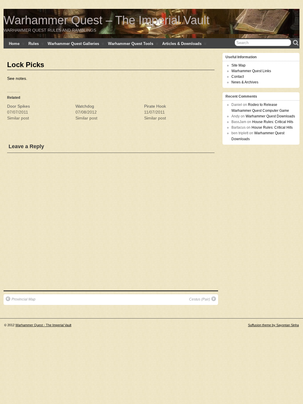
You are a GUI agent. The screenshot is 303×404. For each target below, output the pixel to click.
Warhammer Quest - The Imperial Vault (43, 325)
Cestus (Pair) (199, 299)
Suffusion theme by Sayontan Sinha (273, 325)
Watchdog (84, 106)
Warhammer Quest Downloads (270, 116)
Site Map (238, 65)
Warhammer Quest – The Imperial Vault (106, 20)
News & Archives (244, 82)
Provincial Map (24, 299)
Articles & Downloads (182, 43)
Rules (33, 43)
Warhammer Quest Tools (130, 43)
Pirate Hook (155, 106)
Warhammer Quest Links (251, 71)
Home (14, 43)
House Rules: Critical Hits (272, 122)
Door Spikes (18, 106)
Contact (237, 77)
